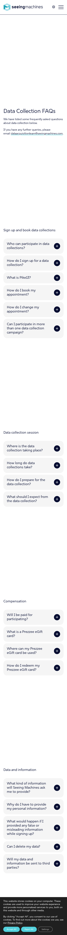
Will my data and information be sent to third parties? (28, 864)
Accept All (11, 929)
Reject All (29, 929)
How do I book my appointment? (21, 292)
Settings (45, 929)
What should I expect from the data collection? (27, 499)
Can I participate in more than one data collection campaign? (26, 328)
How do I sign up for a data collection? (28, 263)
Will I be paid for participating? (19, 617)
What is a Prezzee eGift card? (25, 634)
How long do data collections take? (21, 465)
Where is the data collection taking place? (25, 448)
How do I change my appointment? (23, 309)
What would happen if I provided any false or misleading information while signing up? (25, 828)
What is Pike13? (19, 278)
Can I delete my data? (23, 846)
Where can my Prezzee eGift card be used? (24, 651)
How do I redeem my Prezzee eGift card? (23, 668)
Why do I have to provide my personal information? (27, 807)
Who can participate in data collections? (28, 246)
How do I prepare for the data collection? (26, 482)
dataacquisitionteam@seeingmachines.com (37, 133)
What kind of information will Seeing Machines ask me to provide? (26, 788)
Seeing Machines (23, 7)
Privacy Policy (15, 922)
